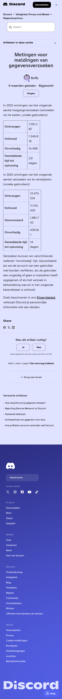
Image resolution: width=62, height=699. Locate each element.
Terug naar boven (32, 377)
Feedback (11, 587)
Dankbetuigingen (15, 651)
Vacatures (11, 545)
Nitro (9, 513)
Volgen (31, 93)
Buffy (34, 78)
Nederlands (16, 477)
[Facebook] (4, 327)
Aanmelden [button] (41, 5)
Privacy (10, 635)
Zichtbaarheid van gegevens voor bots (25, 420)
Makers (10, 593)
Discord (7, 14)
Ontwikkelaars (14, 603)
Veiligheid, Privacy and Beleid (32, 14)
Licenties (11, 656)
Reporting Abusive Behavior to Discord (25, 408)
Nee (39, 347)
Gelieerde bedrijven (15, 414)
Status (9, 518)
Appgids (10, 523)
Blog (8, 582)
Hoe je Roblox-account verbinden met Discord (29, 425)
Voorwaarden (13, 630)
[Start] (14, 5)
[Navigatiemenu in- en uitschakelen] (56, 5)
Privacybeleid (46, 297)
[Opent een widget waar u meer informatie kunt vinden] (50, 693)
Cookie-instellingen (17, 640)
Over (8, 540)
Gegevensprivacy (13, 18)
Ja (23, 347)
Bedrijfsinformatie (16, 661)
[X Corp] (9, 327)
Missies (10, 608)
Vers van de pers (15, 555)
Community (12, 598)
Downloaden (13, 508)
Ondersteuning (14, 572)
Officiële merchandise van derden (24, 613)
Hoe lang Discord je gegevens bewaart (25, 403)
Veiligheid (11, 577)
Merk (9, 550)
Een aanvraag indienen (42, 363)
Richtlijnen (12, 646)
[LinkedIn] (13, 327)
